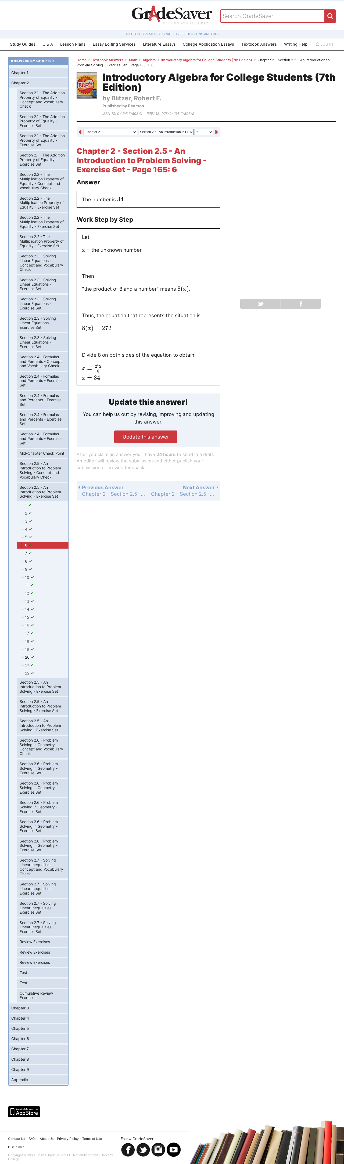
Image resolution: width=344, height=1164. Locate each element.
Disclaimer (16, 1147)
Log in (326, 44)
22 (27, 673)
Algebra (149, 60)
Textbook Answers (259, 44)
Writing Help (295, 44)
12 (27, 593)
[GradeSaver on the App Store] (24, 1111)
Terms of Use (92, 1139)
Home (82, 60)
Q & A (47, 44)
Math (133, 60)
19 (27, 649)
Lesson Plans (72, 44)
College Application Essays (208, 44)
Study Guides (22, 44)
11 (27, 585)
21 (27, 665)
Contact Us (16, 1139)
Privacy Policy (68, 1139)
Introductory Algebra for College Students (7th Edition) (206, 60)
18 (27, 641)
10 (27, 577)
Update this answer (146, 437)
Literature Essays (159, 44)
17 (27, 633)
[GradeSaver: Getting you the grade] (172, 15)
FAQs (32, 1139)
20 (28, 657)
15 (27, 617)
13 (27, 601)
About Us (46, 1139)
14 (27, 609)
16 (27, 625)
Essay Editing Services (114, 44)
